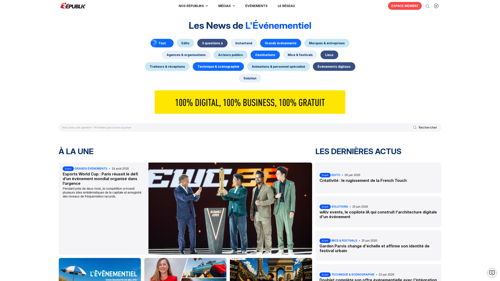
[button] (256, 6)
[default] (185, 43)
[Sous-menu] (206, 6)
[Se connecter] (436, 6)
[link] (193, 6)
